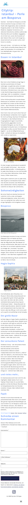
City (16, 413)
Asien (12, 413)
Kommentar (5, 430)
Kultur (24, 413)
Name (3, 450)
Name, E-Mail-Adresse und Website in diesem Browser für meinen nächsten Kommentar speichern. (12, 473)
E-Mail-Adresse (6, 457)
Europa (20, 413)
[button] (21, 501)
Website (3, 463)
